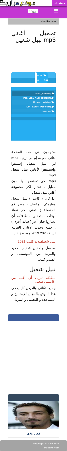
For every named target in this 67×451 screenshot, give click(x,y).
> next (15, 76)
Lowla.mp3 (47, 111)
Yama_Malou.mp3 (43, 93)
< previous (23, 76)
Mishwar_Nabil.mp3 (42, 102)
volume (31, 76)
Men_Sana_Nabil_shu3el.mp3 (37, 98)
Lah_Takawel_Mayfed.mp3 (39, 107)
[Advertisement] (33, 54)
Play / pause (51, 76)
